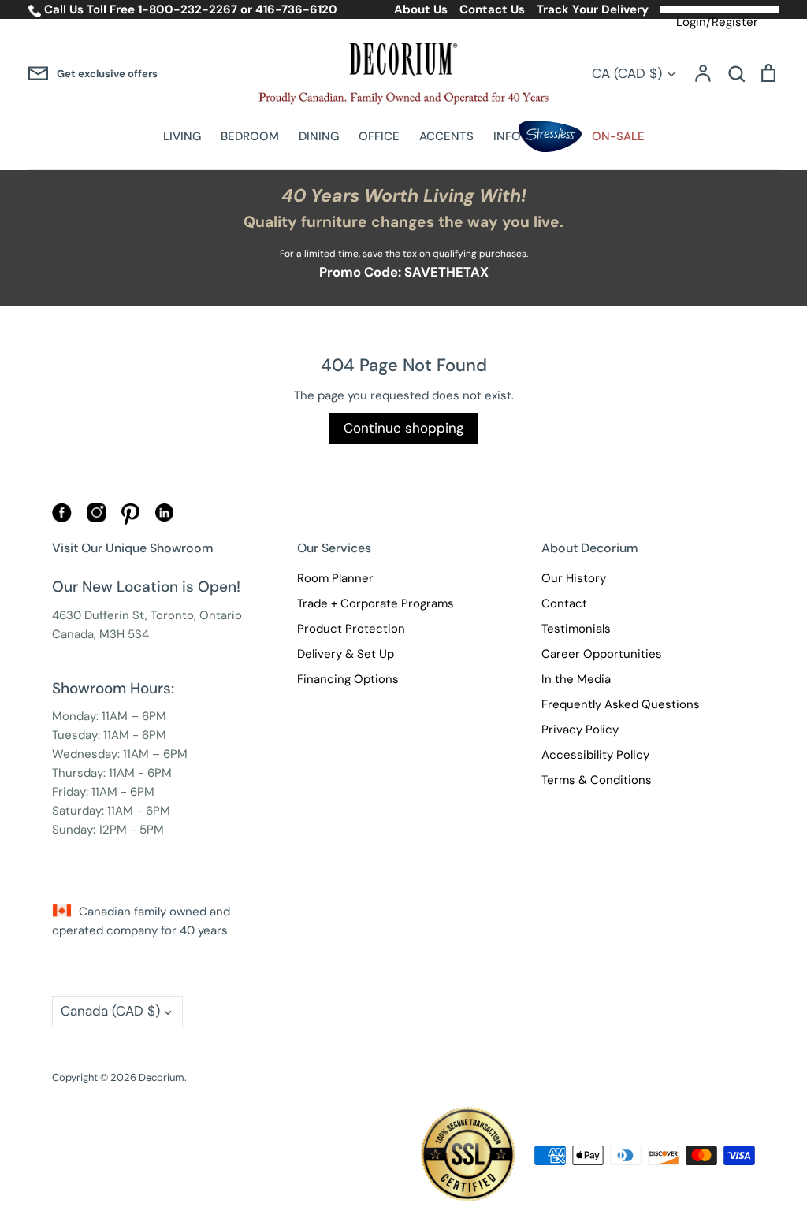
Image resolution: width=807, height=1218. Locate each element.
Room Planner (335, 578)
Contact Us (492, 9)
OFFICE (379, 136)
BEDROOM (250, 136)
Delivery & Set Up (345, 654)
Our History (573, 578)
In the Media (576, 679)
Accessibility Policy (595, 755)
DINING (319, 136)
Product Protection (351, 629)
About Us (421, 9)
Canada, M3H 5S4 (100, 634)
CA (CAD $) (627, 73)
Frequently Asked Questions (620, 704)
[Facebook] (62, 518)
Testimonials (576, 629)
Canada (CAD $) (110, 1010)
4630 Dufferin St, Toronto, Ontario (147, 615)
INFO (507, 136)
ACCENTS (446, 136)
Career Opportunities (601, 654)
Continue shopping (403, 427)
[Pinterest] (130, 521)
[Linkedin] (164, 517)
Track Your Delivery (593, 9)
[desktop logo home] (403, 74)
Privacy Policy (580, 729)
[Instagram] (96, 517)
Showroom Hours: (113, 688)
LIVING (182, 136)
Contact (564, 603)
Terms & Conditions (596, 780)
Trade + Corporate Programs (375, 603)
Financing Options (348, 679)
